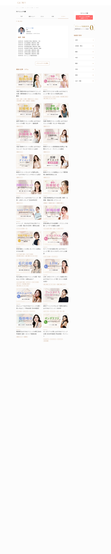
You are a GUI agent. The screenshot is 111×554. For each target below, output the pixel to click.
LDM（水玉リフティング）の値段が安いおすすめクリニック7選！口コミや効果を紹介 (55, 279)
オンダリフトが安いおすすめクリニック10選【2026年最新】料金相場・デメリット (55, 334)
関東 (76, 51)
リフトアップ (32, 311)
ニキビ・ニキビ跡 (56, 96)
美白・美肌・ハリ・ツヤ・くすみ (49, 98)
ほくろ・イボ (46, 311)
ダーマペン (28, 282)
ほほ (54, 228)
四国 (76, 75)
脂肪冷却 (27, 100)
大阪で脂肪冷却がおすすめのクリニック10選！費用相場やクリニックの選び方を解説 (28, 94)
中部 (76, 57)
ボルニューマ (25, 311)
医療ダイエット (19, 126)
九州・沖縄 (78, 81)
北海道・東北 (78, 46)
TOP (21, 16)
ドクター (63, 16)
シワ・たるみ (19, 311)
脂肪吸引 (25, 336)
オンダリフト (46, 339)
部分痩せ (32, 100)
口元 (57, 311)
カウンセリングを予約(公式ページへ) (84, 17)
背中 (23, 100)
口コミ (42, 16)
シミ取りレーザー (60, 228)
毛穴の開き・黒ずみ (64, 96)
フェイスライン (54, 256)
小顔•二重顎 (19, 100)
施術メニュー (32, 16)
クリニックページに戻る (42, 63)
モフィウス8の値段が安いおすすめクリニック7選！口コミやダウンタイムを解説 (55, 251)
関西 (76, 63)
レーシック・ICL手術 (20, 228)
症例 (53, 16)
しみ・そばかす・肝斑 (47, 228)
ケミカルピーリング (47, 96)
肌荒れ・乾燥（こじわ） (61, 284)
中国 (76, 69)
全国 (76, 40)
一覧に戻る (19, 21)
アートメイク (52, 311)
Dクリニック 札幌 (29, 28)
